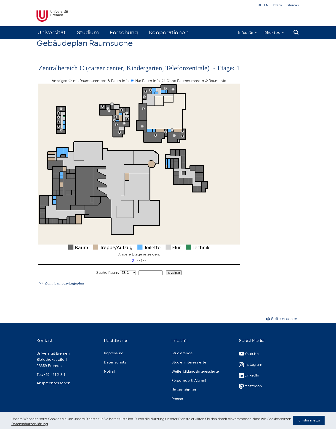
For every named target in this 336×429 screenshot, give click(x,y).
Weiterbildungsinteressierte (195, 371)
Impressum (113, 353)
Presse (177, 399)
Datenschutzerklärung (29, 424)
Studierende (182, 353)
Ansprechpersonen (53, 383)
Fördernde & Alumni (188, 380)
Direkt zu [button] (272, 32)
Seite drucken (284, 318)
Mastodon (253, 386)
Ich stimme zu (309, 420)
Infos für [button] (245, 32)
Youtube (252, 354)
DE (260, 5)
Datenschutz (115, 362)
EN (266, 5)
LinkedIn (252, 375)
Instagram (253, 364)
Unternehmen (183, 389)
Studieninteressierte (188, 362)
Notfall (109, 371)
